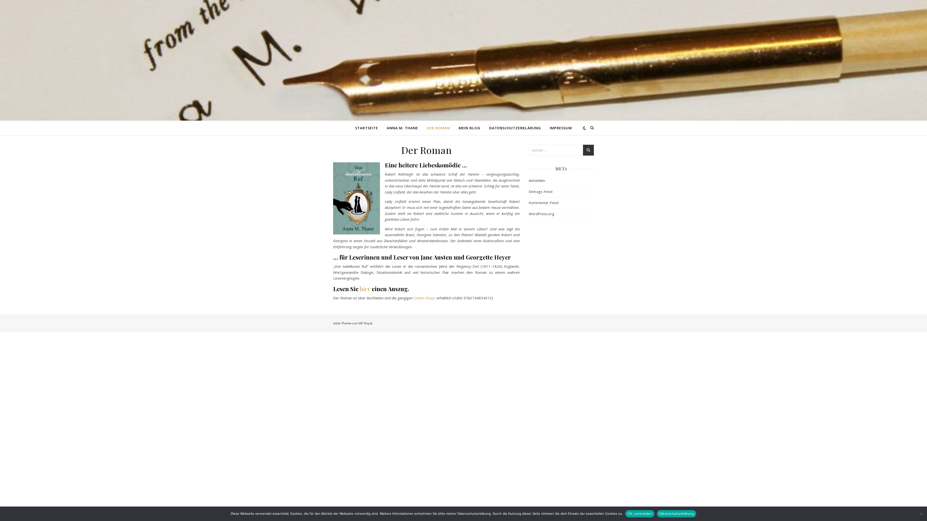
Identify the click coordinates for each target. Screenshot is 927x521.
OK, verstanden (640, 513)
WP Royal (365, 323)
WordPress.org (541, 213)
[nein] (921, 513)
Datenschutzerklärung (515, 127)
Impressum (561, 127)
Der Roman (438, 127)
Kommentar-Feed (543, 202)
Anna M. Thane (402, 127)
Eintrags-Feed (540, 191)
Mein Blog (469, 127)
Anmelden (537, 180)
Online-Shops (425, 297)
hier (365, 289)
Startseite (366, 127)
